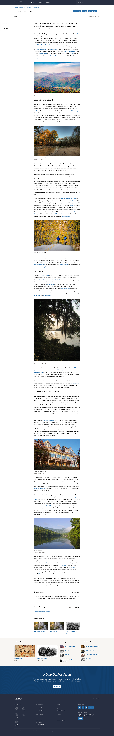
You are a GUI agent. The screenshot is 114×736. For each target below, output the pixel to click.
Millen (76, 368)
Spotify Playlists (39, 720)
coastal (76, 34)
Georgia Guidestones (70, 646)
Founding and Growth (6, 23)
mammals (75, 45)
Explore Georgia (41, 253)
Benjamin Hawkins (69, 659)
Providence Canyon (42, 49)
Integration (4, 26)
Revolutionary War (70, 51)
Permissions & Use (61, 720)
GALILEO (23, 710)
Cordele (57, 370)
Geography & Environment (19, 7)
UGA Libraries (16, 725)
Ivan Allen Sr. (68, 650)
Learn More (57, 686)
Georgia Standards (39, 710)
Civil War (71, 53)
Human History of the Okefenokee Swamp (96, 646)
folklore (40, 574)
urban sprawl (43, 563)
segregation (45, 275)
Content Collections (40, 708)
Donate (80, 718)
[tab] (70, 607)
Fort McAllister (75, 383)
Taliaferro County (60, 214)
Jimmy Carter (51, 420)
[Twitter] (86, 707)
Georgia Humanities (17, 718)
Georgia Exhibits (39, 722)
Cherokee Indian (42, 53)
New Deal (74, 201)
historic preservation (39, 488)
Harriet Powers (18, 658)
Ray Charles (37, 295)
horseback (64, 565)
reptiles (49, 47)
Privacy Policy (53, 731)
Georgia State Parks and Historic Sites (42, 611)
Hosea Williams (89, 658)
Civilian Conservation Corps (68, 198)
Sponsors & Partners (61, 710)
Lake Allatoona (43, 280)
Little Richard (47, 295)
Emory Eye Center (90, 650)
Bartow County (61, 280)
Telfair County (64, 264)
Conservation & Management (33, 7)
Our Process (59, 717)
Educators (48, 2)
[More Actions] (98, 11)
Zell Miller (49, 506)
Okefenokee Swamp (50, 45)
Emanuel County (38, 372)
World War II (50, 284)
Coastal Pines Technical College (93, 654)
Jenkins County (38, 370)
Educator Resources (40, 724)
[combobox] (88, 2)
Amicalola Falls (38, 45)
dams (71, 205)
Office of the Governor (23, 718)
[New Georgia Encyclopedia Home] (18, 2)
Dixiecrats (67, 654)
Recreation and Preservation (5, 29)
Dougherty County (39, 264)
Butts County (74, 111)
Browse (31, 2)
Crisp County (63, 370)
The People (59, 708)
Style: (75, 592)
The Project (59, 707)
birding (73, 567)
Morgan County (66, 216)
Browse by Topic (39, 707)
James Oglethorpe (42, 658)
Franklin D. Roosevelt (56, 56)
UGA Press (17, 710)
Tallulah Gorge (54, 49)
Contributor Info (60, 718)
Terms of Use (45, 731)
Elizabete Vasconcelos (18, 17)
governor (44, 420)
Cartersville (53, 280)
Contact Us (91, 707)
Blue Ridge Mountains (59, 36)
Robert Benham (65, 288)
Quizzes (37, 717)
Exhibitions (40, 2)
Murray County (45, 267)
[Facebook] (79, 707)
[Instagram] (83, 707)
